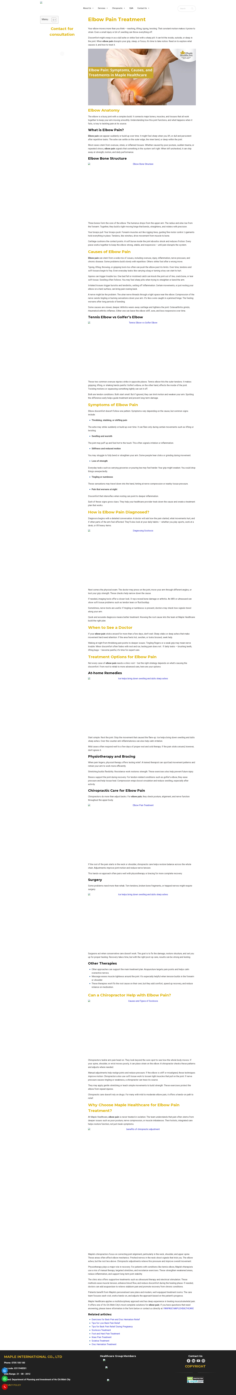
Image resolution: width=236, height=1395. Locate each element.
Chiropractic (117, 8)
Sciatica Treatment (100, 1340)
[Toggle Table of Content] (52, 19)
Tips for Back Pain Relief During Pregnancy (112, 1326)
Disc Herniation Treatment (104, 1344)
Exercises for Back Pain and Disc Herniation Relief (116, 1319)
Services (101, 8)
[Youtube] (198, 1361)
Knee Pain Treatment (101, 1337)
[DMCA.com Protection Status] (195, 1378)
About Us (87, 8)
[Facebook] (188, 1361)
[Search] (192, 8)
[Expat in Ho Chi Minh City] (195, 1381)
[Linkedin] (193, 1361)
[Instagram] (203, 1361)
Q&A (131, 8)
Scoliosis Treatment (101, 1330)
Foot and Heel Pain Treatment (106, 1333)
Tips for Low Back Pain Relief (106, 1323)
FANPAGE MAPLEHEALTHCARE (178, 1308)
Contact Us (142, 8)
